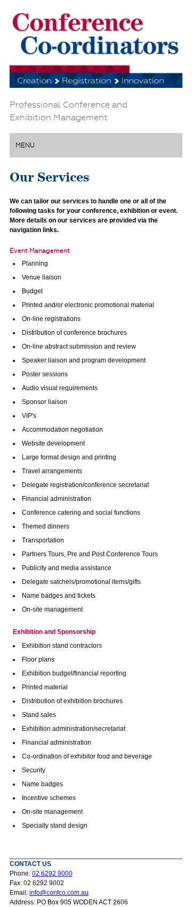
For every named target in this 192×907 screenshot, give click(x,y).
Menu (25, 145)
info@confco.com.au (59, 892)
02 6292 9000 (52, 873)
